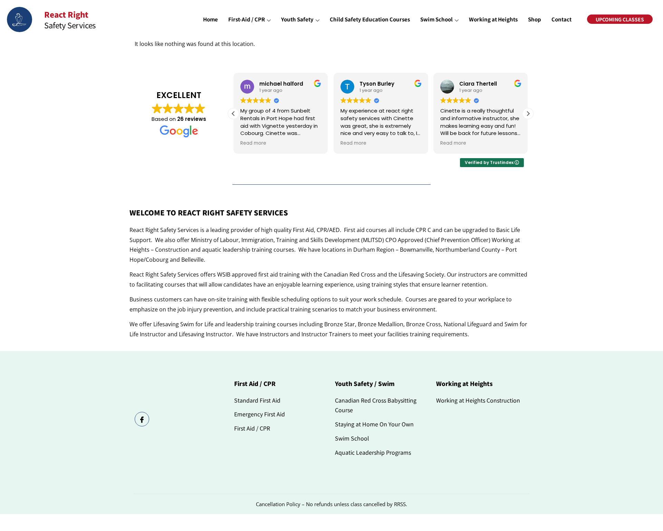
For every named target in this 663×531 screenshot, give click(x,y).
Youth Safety (297, 19)
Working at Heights (493, 19)
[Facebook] (142, 419)
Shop (534, 19)
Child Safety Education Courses (370, 19)
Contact (561, 19)
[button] (528, 113)
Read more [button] (253, 143)
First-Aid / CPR (246, 19)
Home (210, 19)
